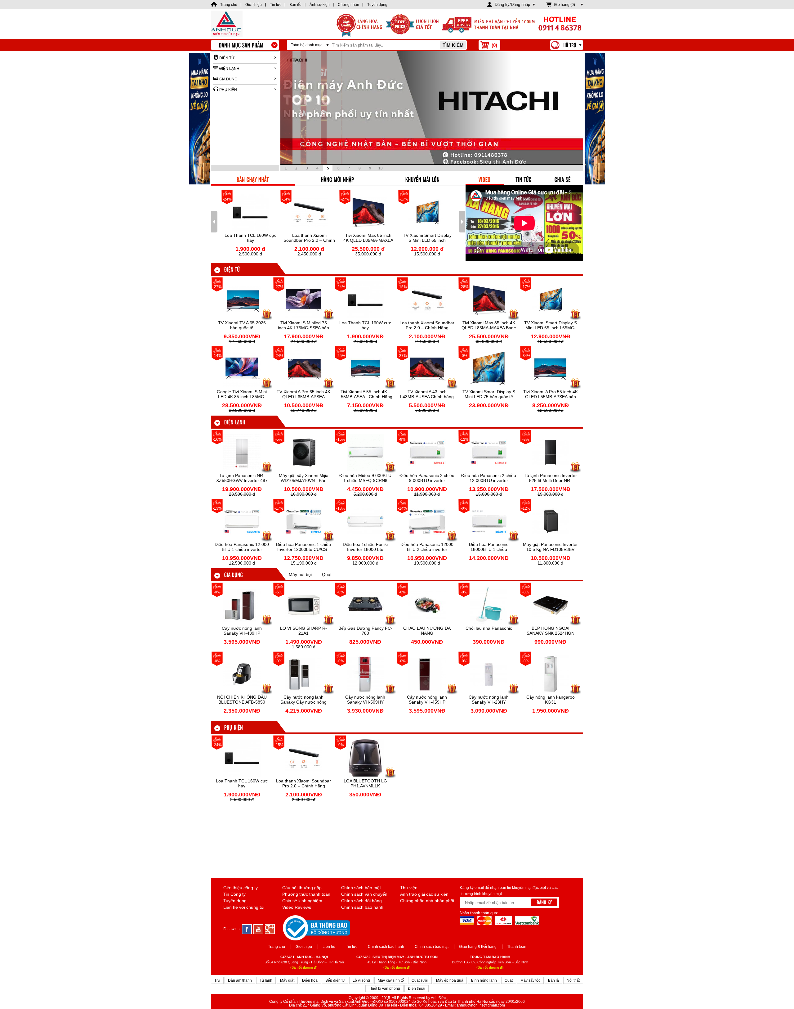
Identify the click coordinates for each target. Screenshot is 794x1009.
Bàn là (553, 980)
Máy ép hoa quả (449, 980)
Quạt (327, 574)
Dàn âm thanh (240, 980)
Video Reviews (296, 907)
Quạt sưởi (420, 980)
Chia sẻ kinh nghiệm (302, 900)
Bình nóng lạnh (484, 980)
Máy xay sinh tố (391, 980)
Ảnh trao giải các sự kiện (424, 894)
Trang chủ (276, 946)
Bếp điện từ (335, 980)
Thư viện (408, 887)
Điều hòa (310, 980)
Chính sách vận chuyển (364, 894)
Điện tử (226, 58)
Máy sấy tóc (530, 980)
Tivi (217, 980)
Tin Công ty (234, 894)
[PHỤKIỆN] (233, 727)
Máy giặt (287, 980)
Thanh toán (516, 946)
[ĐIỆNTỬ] (232, 269)
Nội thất (573, 980)
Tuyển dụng (235, 900)
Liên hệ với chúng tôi (243, 907)
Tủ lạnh (266, 980)
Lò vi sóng (361, 980)
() (494, 45)
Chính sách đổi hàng (361, 900)
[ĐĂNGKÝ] (544, 902)
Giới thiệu (304, 946)
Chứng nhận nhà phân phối (427, 900)
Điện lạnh (229, 68)
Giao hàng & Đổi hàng (478, 946)
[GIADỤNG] (233, 574)
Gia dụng (228, 79)
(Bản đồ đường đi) (304, 967)
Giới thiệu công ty (240, 887)
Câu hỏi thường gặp (302, 887)
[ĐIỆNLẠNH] (234, 421)
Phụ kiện (228, 90)
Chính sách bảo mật (361, 887)
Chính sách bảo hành (362, 907)
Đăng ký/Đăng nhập (512, 4)
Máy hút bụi (300, 574)
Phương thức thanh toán (306, 894)
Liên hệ (329, 946)
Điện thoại (416, 988)
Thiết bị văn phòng (384, 988)
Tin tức (351, 946)
